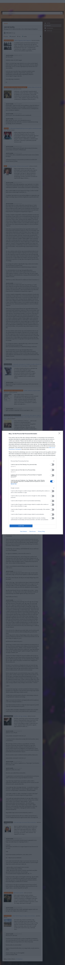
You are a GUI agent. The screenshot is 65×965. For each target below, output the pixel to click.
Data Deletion (23, 531)
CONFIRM (21, 525)
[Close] (59, 433)
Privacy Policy (41, 531)
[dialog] (32, 482)
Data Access (32, 531)
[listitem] (32, 461)
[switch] (52, 464)
